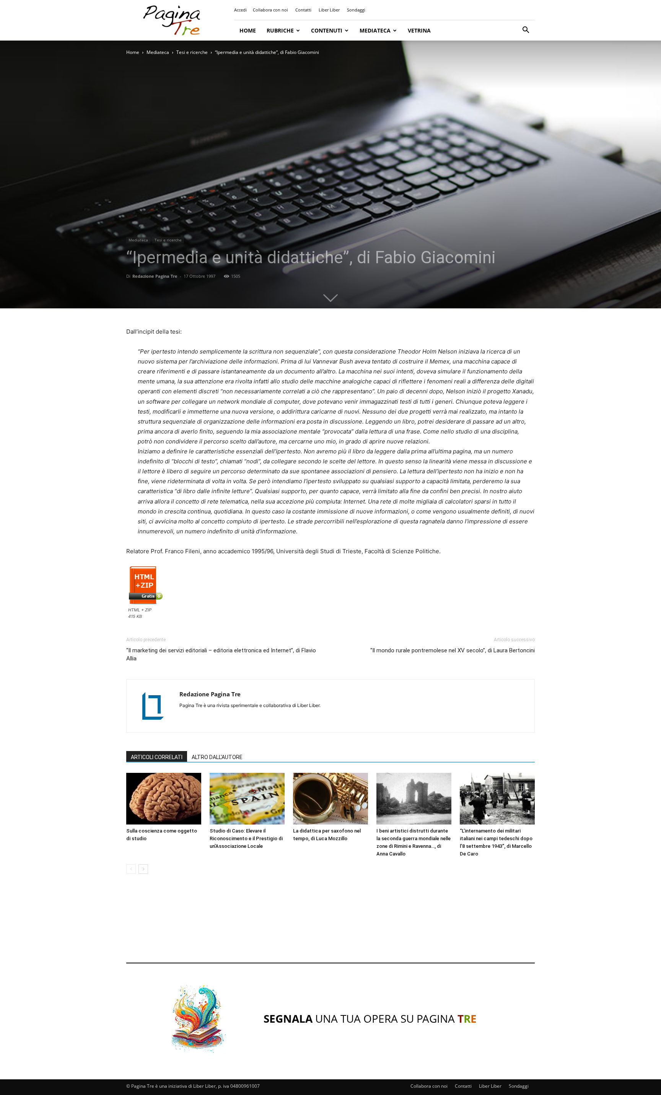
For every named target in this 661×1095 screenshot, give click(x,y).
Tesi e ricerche (192, 52)
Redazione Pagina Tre (154, 276)
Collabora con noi (270, 10)
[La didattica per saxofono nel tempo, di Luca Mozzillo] (330, 799)
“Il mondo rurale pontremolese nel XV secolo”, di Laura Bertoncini (452, 650)
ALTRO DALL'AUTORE (217, 757)
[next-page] (143, 869)
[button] (525, 30)
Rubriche (280, 30)
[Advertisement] (330, 925)
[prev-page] (131, 869)
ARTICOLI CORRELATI (156, 757)
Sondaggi (356, 10)
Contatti (303, 10)
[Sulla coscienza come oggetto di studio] (163, 799)
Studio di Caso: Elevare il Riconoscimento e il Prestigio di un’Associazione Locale (246, 838)
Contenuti (326, 30)
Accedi (240, 10)
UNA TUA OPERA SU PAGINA (370, 1018)
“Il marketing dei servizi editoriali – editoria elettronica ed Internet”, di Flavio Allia (221, 654)
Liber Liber (329, 10)
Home (247, 30)
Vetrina (419, 30)
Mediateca (375, 30)
